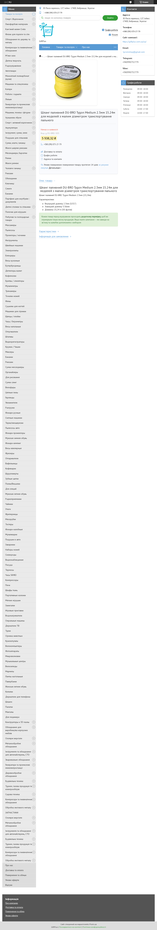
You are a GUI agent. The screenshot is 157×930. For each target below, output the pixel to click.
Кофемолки (10, 275)
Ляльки (8, 99)
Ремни (8, 158)
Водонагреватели (13, 615)
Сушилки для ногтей (14, 306)
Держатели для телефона (17, 696)
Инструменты (11, 240)
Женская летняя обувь (15, 686)
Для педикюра (12, 717)
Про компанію (11, 903)
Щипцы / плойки (12, 316)
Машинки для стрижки (15, 311)
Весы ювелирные (13, 448)
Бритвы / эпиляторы (14, 281)
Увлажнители (11, 402)
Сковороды (10, 554)
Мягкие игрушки (13, 600)
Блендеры (10, 255)
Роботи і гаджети (13, 94)
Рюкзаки (9, 173)
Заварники (10, 544)
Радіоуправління (13, 65)
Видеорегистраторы (14, 341)
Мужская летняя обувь (16, 494)
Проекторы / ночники (15, 235)
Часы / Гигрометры (14, 321)
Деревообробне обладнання (13, 774)
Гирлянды (9, 397)
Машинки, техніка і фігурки (17, 112)
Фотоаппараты (12, 651)
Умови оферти (12, 880)
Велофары (10, 387)
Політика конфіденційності (94, 927)
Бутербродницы (13, 265)
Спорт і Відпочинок (14, 19)
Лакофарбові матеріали (16, 24)
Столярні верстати (13, 738)
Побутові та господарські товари (17, 218)
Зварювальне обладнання (17, 759)
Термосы (9, 570)
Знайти (110, 18)
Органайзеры (11, 372)
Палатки (9, 706)
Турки (8, 630)
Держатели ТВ (12, 625)
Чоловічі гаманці (13, 168)
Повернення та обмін (14, 911)
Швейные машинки (14, 245)
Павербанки (11, 681)
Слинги (8, 188)
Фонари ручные (12, 412)
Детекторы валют (13, 270)
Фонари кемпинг (13, 443)
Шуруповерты (11, 473)
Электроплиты (11, 250)
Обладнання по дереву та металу (17, 41)
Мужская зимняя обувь (16, 438)
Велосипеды (11, 666)
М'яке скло (10, 55)
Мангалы (9, 712)
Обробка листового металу (18, 807)
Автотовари (10, 70)
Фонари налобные (14, 529)
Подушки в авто (13, 539)
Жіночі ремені (12, 163)
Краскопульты (11, 641)
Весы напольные (13, 326)
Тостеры (9, 524)
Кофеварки (10, 468)
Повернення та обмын (15, 875)
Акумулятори (11, 127)
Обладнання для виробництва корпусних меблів (16, 730)
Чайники (9, 504)
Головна (46, 47)
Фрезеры (9, 453)
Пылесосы (10, 230)
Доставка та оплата (14, 870)
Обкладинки (11, 178)
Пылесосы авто (12, 428)
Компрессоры (11, 580)
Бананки (9, 193)
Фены (8, 301)
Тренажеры (10, 291)
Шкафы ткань (11, 590)
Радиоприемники (13, 499)
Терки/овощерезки (14, 423)
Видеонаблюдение (14, 559)
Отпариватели (11, 458)
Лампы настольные (14, 676)
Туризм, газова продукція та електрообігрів (18, 788)
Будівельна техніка (14, 781)
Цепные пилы (11, 392)
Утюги (8, 509)
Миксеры (9, 352)
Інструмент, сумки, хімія (16, 132)
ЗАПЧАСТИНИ (11, 812)
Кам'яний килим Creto (15, 29)
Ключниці (9, 183)
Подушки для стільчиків (16, 137)
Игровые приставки (14, 610)
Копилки (9, 691)
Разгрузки (10, 407)
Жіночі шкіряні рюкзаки (16, 148)
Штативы (9, 336)
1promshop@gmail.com (134, 52)
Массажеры (10, 225)
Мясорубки (10, 519)
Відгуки (8, 885)
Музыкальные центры (15, 661)
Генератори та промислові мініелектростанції (17, 106)
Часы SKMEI (10, 575)
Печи (7, 585)
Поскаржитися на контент (70, 927)
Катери (8, 89)
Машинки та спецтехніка (16, 84)
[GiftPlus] (46, 30)
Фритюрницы (11, 514)
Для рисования (12, 377)
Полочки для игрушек (15, 212)
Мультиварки (11, 534)
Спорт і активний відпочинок (18, 122)
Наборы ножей (12, 549)
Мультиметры (11, 286)
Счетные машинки (13, 417)
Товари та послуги (13, 14)
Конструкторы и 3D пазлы (17, 722)
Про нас (9, 865)
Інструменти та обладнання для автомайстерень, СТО (18, 753)
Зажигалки (10, 605)
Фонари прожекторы (15, 433)
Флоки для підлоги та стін (17, 34)
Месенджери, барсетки (16, 153)
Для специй (10, 488)
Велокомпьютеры (13, 646)
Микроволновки (12, 656)
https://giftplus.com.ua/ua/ (134, 41)
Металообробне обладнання (13, 745)
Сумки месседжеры (14, 367)
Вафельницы (11, 463)
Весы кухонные (12, 260)
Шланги (8, 701)
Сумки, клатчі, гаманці (15, 143)
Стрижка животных (14, 635)
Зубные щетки (12, 478)
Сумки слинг (11, 382)
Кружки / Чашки (12, 346)
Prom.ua (93, 924)
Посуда (8, 565)
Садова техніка (12, 794)
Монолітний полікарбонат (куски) (17, 77)
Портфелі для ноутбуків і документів (17, 200)
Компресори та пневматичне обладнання (18, 49)
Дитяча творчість (13, 60)
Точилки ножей (12, 296)
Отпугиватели (11, 331)
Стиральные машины (15, 620)
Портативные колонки (15, 595)
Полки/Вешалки (12, 483)
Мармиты (9, 671)
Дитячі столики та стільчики (18, 206)
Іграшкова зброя (13, 117)
